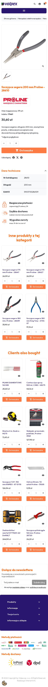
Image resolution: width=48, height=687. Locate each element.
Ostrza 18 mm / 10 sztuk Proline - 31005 (35, 483)
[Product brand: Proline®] (15, 100)
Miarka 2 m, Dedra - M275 (11, 432)
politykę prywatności (38, 587)
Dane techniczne (10, 170)
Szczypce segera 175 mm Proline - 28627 (35, 271)
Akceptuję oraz (25, 587)
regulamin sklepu (18, 587)
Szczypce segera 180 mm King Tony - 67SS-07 (35, 320)
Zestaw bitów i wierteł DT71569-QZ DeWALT (11, 532)
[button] (35, 4)
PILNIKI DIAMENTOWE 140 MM (12, 383)
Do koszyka (24, 150)
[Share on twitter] (17, 157)
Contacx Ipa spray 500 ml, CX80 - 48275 (35, 383)
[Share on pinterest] (21, 157)
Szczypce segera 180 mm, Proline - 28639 (11, 319)
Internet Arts (30, 681)
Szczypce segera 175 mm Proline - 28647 (11, 271)
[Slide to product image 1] (6, 77)
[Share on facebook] (13, 157)
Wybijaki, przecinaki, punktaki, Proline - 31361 (35, 433)
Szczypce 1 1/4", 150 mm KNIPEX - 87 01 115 (11, 483)
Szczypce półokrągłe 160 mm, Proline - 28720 (35, 532)
